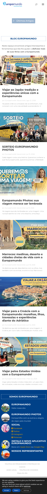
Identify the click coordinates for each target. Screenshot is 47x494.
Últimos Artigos (25, 20)
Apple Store (25, 447)
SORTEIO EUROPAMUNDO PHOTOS (20, 148)
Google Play (39, 447)
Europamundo (21, 404)
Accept (6, 490)
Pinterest (17, 437)
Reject (16, 490)
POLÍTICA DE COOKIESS (29, 470)
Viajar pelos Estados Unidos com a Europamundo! (21, 373)
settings (27, 486)
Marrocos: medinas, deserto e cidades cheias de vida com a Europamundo (22, 257)
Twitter (16, 431)
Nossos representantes (27, 451)
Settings (26, 490)
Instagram (18, 434)
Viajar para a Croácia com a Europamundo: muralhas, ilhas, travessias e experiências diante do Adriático (23, 315)
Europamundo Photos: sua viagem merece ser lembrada (22, 202)
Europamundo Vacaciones (15, 100)
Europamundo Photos (26, 414)
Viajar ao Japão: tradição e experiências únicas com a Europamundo (20, 93)
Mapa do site (22, 473)
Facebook (17, 428)
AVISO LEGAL (11, 470)
